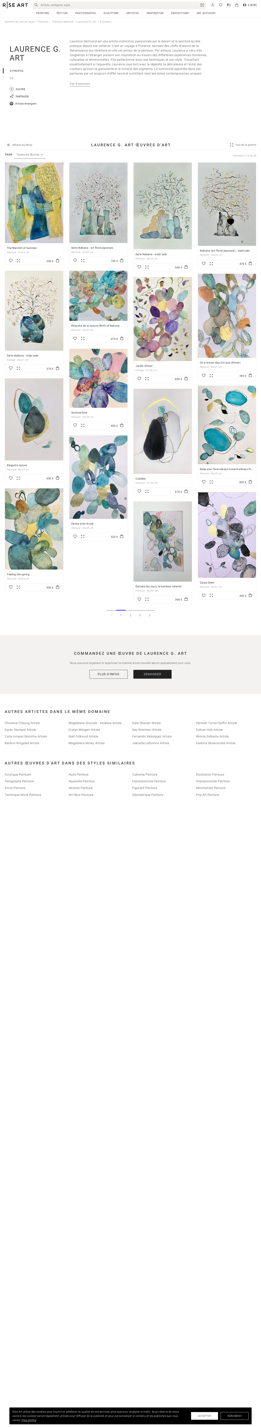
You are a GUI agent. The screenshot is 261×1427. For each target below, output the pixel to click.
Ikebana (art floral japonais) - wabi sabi (225, 250)
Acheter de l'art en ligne (19, 21)
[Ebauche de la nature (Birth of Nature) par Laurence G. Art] (98, 296)
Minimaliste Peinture (211, 788)
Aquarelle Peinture (82, 781)
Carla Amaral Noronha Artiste (26, 736)
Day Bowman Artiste (146, 729)
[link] (202, 5)
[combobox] (28, 155)
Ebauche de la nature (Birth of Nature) (95, 325)
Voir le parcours (80, 83)
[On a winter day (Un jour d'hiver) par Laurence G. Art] (227, 316)
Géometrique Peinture (147, 795)
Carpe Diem (207, 582)
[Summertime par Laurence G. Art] (98, 378)
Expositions (180, 13)
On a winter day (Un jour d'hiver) (220, 362)
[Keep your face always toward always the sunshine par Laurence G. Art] (227, 425)
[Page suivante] (149, 615)
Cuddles (140, 478)
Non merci (235, 1415)
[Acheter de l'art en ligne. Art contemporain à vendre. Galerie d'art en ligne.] (15, 5)
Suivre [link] (18, 89)
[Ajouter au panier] (57, 261)
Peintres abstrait (63, 21)
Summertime (79, 412)
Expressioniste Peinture (149, 781)
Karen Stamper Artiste (20, 729)
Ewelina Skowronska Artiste (216, 743)
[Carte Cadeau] (228, 5)
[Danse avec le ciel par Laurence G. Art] (98, 477)
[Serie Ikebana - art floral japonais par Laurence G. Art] (98, 203)
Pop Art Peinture (207, 795)
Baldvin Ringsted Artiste (22, 743)
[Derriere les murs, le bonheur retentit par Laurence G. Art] (163, 542)
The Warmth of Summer (22, 247)
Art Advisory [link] (206, 13)
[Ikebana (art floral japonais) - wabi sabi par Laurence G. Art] (227, 204)
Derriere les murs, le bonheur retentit (158, 586)
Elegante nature (17, 465)
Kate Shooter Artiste (146, 723)
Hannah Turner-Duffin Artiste (216, 723)
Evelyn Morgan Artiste (84, 729)
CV (11, 78)
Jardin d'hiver (144, 365)
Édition (62, 13)
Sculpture (111, 13)
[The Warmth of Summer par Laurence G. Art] (34, 203)
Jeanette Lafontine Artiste (150, 743)
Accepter (204, 1415)
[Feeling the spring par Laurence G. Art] (34, 529)
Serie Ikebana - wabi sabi (151, 254)
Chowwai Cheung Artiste (22, 723)
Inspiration (155, 13)
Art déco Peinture (81, 795)
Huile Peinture (79, 774)
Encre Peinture (15, 788)
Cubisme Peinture (144, 774)
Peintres (43, 21)
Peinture (42, 13)
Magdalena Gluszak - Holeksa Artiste (95, 723)
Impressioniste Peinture (213, 781)
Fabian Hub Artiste (209, 729)
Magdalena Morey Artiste (87, 743)
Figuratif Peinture (144, 788)
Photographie (85, 13)
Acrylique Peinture (18, 774)
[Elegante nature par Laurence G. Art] (34, 419)
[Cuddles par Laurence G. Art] (163, 431)
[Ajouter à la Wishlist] (11, 261)
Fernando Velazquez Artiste (152, 736)
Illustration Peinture (210, 774)
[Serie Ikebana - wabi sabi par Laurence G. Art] (163, 206)
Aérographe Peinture (19, 781)
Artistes (132, 13)
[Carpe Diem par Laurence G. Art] (227, 535)
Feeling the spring (18, 574)
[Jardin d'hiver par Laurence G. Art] (163, 319)
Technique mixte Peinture (23, 795)
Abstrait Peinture (81, 788)
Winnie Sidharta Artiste (212, 736)
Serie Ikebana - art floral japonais (92, 247)
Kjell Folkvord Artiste (83, 736)
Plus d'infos (108, 674)
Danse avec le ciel (82, 523)
